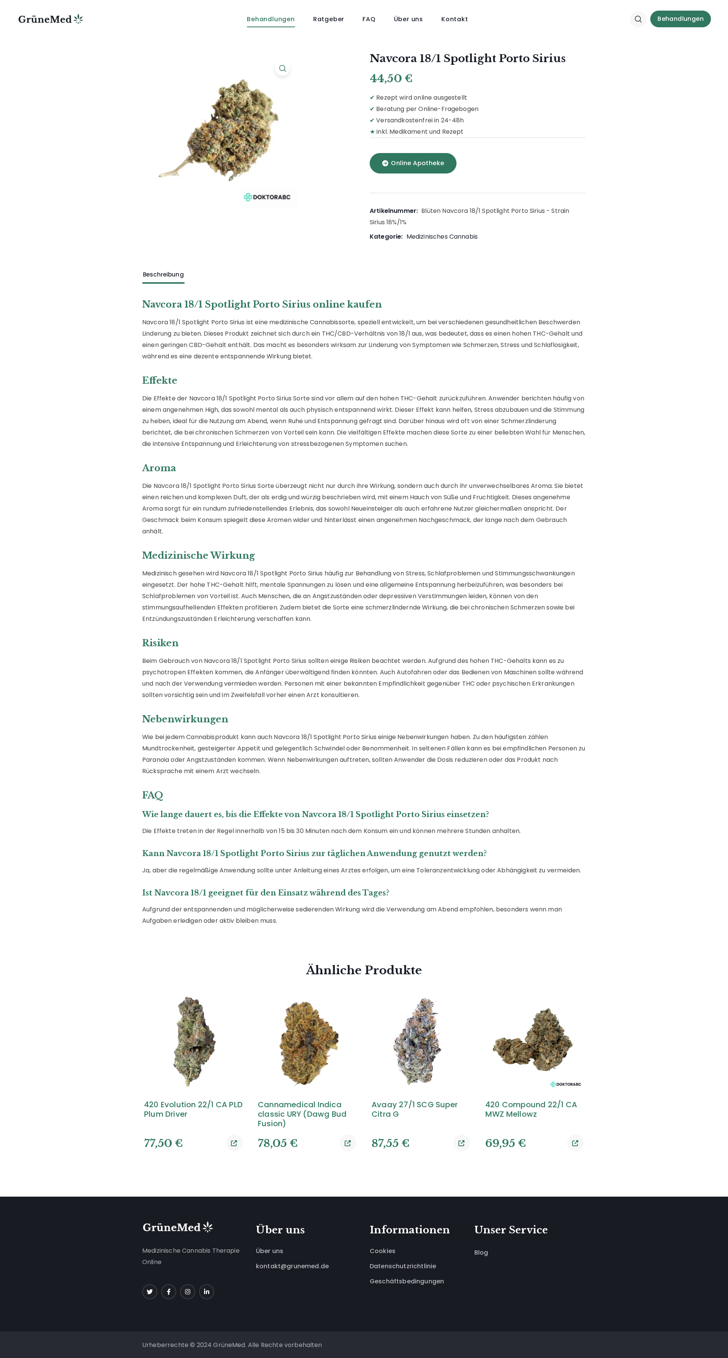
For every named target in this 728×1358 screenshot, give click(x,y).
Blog (481, 1252)
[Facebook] (168, 1291)
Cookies (382, 1251)
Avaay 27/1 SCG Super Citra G (415, 1109)
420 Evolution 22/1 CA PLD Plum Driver (193, 1109)
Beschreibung (163, 274)
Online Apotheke (417, 163)
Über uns (269, 1251)
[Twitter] (149, 1291)
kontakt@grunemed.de (292, 1266)
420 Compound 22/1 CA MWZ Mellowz (531, 1109)
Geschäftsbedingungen (407, 1281)
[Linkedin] (206, 1291)
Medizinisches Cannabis (442, 236)
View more (234, 1143)
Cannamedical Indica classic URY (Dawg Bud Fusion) (302, 1114)
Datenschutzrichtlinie (403, 1266)
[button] (638, 19)
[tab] (163, 275)
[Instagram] (187, 1291)
